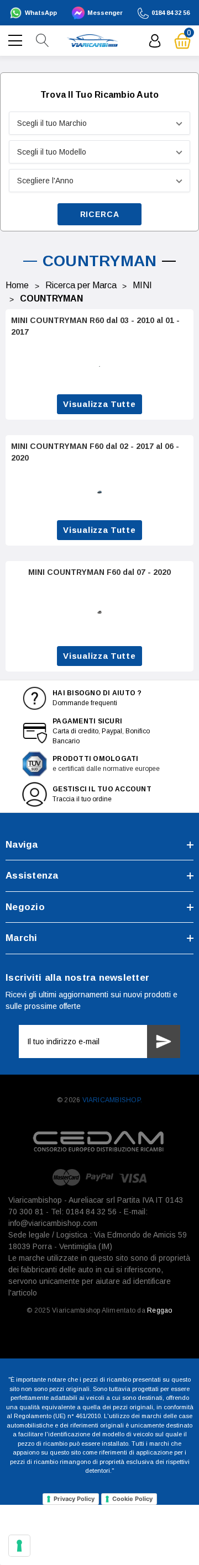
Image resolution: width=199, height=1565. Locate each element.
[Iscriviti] (163, 1041)
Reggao (159, 1310)
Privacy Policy (74, 1499)
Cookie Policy (132, 1499)
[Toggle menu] (16, 39)
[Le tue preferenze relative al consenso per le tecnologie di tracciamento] (19, 1545)
